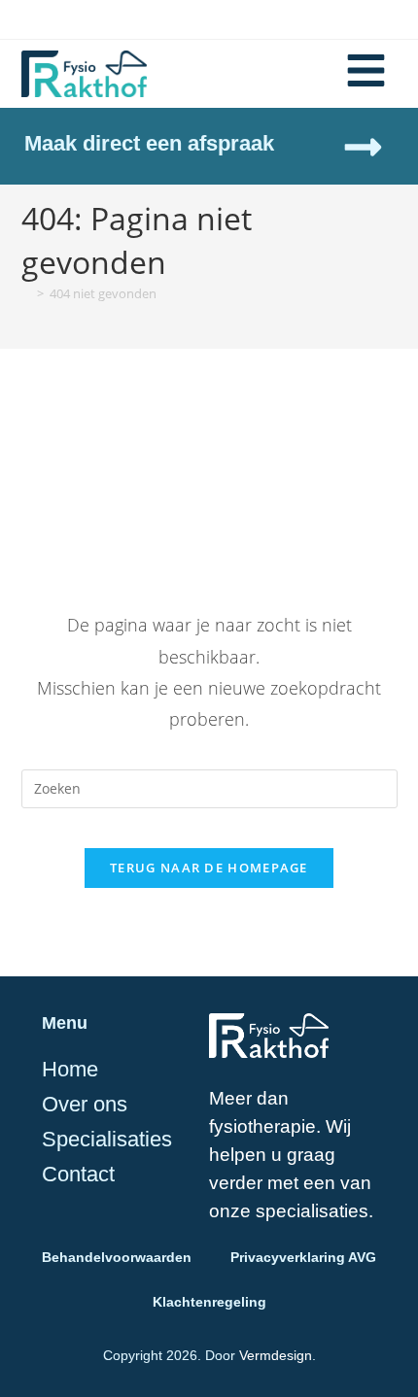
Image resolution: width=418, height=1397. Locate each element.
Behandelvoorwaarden (117, 1257)
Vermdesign (275, 1355)
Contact (78, 1174)
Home (70, 1069)
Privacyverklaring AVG (303, 1257)
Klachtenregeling (209, 1302)
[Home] (26, 293)
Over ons (84, 1104)
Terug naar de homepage (209, 867)
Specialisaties (107, 1139)
